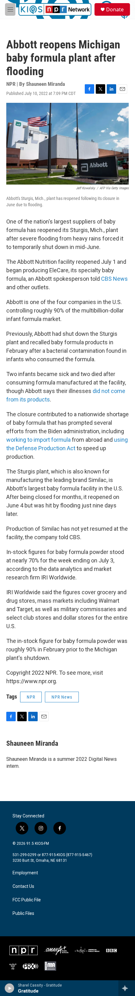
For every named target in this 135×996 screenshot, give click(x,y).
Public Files (23, 913)
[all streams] (126, 988)
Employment (25, 873)
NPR (31, 697)
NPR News (61, 697)
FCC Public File (27, 900)
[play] (10, 988)
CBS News (114, 278)
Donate (115, 9)
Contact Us (23, 886)
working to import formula (38, 439)
